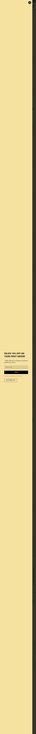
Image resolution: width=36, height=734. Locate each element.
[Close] (29, 2)
